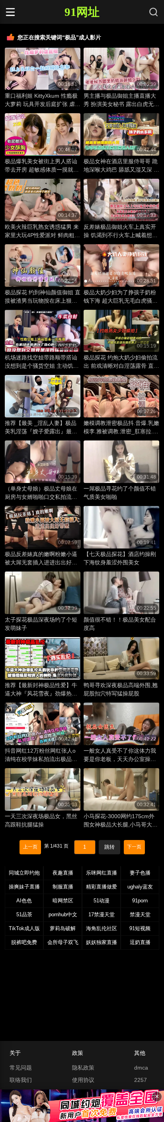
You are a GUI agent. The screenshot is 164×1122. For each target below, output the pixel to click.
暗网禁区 (63, 901)
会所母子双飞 (62, 942)
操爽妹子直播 (24, 887)
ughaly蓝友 (140, 887)
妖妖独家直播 (101, 942)
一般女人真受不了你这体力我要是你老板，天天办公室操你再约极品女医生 (120, 755)
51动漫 (101, 901)
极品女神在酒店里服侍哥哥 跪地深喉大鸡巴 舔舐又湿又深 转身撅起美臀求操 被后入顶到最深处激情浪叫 (121, 166)
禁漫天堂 (140, 914)
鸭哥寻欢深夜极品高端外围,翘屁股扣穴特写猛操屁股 (121, 689)
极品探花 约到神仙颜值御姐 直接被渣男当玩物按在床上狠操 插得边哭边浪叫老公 (42, 297)
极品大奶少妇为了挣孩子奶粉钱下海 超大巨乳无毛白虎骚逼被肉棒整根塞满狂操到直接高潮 (121, 297)
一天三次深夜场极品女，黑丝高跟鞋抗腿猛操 (41, 820)
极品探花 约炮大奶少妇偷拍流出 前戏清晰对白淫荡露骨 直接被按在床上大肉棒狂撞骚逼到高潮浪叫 (121, 362)
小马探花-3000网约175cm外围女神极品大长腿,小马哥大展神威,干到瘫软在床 (121, 821)
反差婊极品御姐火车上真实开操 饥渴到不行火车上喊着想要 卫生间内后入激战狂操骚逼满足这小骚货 (121, 231)
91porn (140, 901)
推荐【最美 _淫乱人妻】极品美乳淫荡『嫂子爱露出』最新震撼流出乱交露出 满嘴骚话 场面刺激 (42, 428)
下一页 (134, 847)
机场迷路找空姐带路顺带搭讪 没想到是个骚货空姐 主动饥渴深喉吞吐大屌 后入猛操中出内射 (42, 362)
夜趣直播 (63, 873)
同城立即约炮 (24, 873)
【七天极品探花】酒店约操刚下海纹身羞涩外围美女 (120, 558)
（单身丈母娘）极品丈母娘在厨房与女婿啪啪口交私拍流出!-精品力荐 (41, 493)
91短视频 (139, 928)
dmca (141, 1067)
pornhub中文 (63, 914)
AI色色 (24, 901)
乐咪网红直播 (101, 873)
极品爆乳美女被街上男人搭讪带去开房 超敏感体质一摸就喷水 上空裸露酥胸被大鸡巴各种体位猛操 (42, 166)
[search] (153, 11)
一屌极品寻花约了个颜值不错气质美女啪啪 (120, 492)
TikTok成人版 (24, 928)
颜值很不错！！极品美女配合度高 (120, 623)
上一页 (30, 847)
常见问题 (21, 1067)
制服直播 (63, 887)
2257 (140, 1080)
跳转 (109, 847)
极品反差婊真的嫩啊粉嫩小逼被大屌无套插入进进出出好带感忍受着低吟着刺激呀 (41, 559)
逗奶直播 (140, 942)
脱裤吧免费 (24, 942)
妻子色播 (140, 873)
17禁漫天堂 (101, 914)
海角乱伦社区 (101, 928)
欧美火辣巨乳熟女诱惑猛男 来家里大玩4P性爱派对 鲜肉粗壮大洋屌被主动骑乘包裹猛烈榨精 (42, 231)
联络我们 (21, 1080)
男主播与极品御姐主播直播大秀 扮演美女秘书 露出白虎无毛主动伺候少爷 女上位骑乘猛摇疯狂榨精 (121, 100)
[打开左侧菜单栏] (24, 12)
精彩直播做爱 (101, 887)
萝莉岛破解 (63, 928)
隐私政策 (83, 1067)
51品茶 (24, 914)
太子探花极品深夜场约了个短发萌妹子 (41, 623)
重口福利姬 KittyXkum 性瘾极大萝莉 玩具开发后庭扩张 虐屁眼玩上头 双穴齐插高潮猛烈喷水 (42, 100)
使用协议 (83, 1080)
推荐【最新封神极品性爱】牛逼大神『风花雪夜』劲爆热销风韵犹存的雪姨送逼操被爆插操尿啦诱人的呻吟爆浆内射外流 (41, 690)
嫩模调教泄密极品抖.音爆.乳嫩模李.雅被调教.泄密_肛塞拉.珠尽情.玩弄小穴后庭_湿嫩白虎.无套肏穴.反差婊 (121, 428)
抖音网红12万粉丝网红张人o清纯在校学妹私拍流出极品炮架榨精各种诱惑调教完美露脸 (41, 755)
